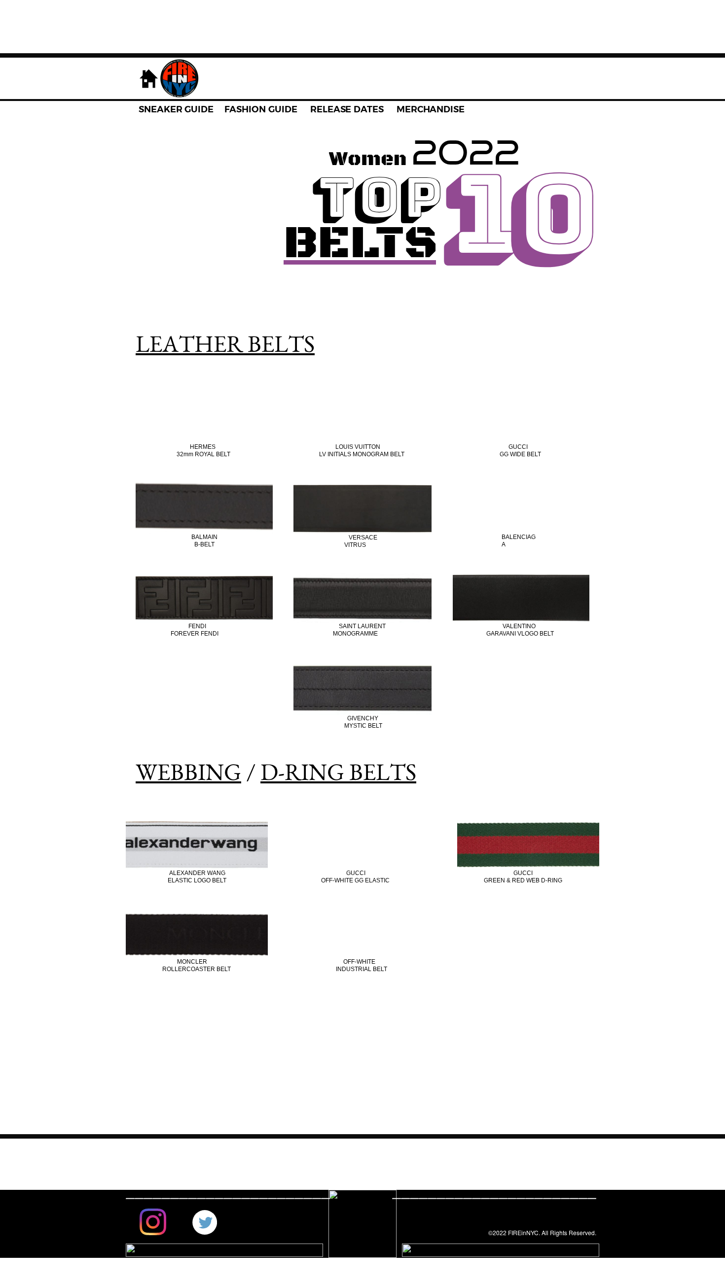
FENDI (197, 626)
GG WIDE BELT (520, 454)
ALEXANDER (188, 873)
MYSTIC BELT (363, 725)
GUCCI (518, 446)
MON (340, 633)
